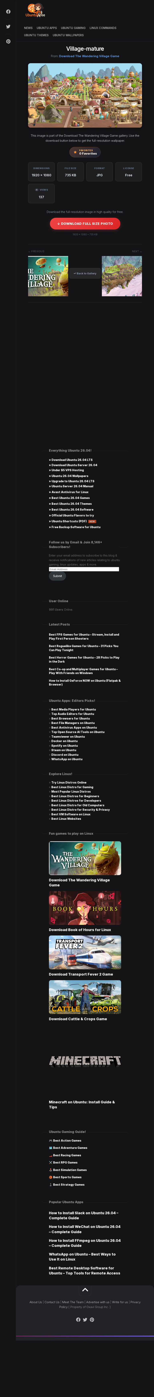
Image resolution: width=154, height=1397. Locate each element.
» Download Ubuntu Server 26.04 (73, 465)
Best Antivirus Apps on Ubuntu (74, 727)
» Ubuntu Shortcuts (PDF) (72, 521)
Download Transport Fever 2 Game (81, 974)
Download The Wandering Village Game (89, 56)
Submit (57, 576)
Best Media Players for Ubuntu (73, 709)
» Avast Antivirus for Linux (68, 492)
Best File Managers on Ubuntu (73, 723)
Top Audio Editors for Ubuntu (72, 714)
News (28, 28)
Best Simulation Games (70, 1170)
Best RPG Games (65, 1162)
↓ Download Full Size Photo (85, 224)
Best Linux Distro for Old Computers (77, 805)
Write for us (120, 1302)
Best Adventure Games (70, 1147)
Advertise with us (97, 1302)
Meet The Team (73, 1302)
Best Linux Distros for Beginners (75, 796)
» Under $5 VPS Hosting (66, 470)
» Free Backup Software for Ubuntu (74, 527)
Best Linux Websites (66, 818)
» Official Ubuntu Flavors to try (71, 515)
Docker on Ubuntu (64, 741)
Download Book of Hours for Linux (80, 930)
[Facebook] (8, 11)
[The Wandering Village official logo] (48, 295)
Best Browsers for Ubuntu (70, 718)
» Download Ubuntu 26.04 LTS (71, 460)
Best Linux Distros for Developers (76, 800)
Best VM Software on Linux (70, 814)
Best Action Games (67, 1140)
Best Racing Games (67, 1155)
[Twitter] (8, 26)
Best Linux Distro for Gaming (72, 787)
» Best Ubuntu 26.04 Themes (70, 503)
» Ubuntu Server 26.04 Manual (71, 486)
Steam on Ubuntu (63, 750)
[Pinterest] (8, 41)
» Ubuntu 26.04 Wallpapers (68, 476)
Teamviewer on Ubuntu (68, 736)
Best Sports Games (67, 1177)
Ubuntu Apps (47, 28)
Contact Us (52, 1302)
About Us (35, 1302)
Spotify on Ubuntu (64, 745)
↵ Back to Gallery (85, 273)
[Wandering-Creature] (122, 295)
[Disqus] (85, 366)
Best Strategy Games (69, 1184)
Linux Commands (103, 28)
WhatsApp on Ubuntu (66, 759)
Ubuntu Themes (36, 35)
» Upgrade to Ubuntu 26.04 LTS (71, 481)
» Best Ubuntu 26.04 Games (69, 498)
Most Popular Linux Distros (71, 791)
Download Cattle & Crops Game (78, 1019)
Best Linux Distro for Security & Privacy (80, 809)
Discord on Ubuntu (64, 754)
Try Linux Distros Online (68, 782)
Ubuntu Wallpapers (68, 35)
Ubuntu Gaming (73, 28)
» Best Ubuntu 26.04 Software (71, 509)
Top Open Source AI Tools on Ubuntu (77, 732)
